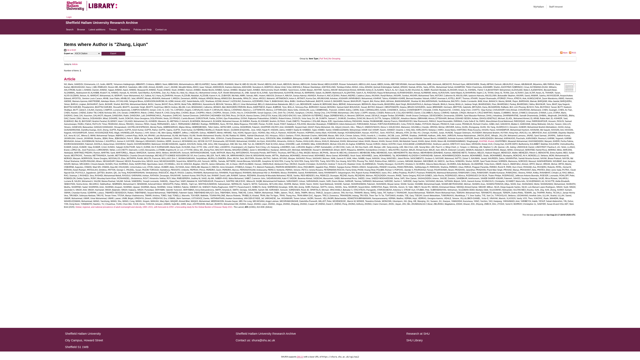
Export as (68, 53)
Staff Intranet (556, 6)
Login (69, 17)
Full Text (323, 58)
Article (75, 64)
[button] (113, 53)
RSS (573, 53)
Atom (565, 53)
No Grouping (334, 58)
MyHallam (539, 6)
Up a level (71, 50)
